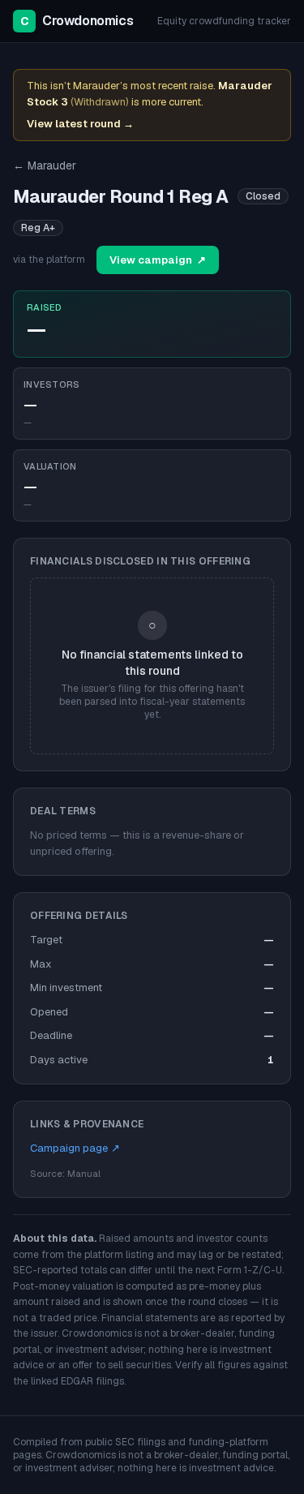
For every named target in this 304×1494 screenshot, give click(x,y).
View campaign (157, 260)
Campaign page (75, 1148)
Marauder (44, 165)
